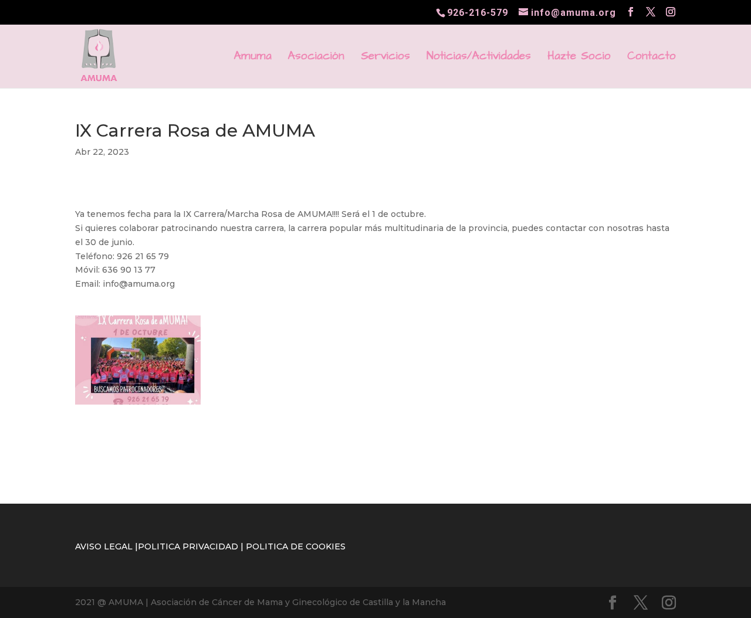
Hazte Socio (579, 58)
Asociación (316, 58)
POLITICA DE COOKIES (296, 546)
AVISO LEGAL (104, 546)
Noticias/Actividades (479, 58)
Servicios (385, 58)
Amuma (253, 58)
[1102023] (138, 404)
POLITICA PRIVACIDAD (188, 546)
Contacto (651, 58)
